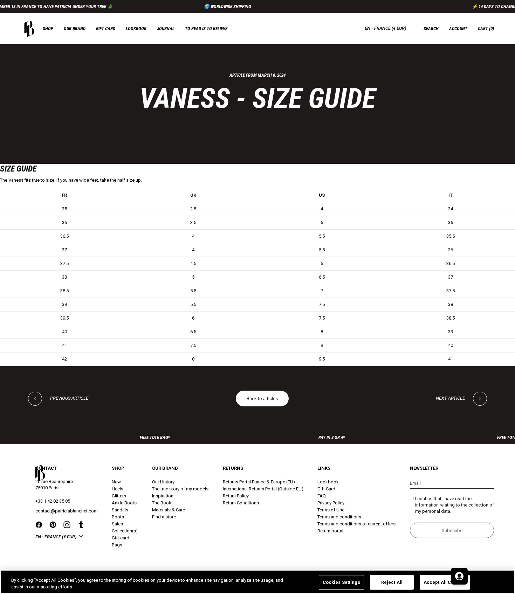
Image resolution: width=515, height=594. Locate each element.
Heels (117, 488)
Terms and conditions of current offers (356, 523)
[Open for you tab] (459, 576)
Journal (165, 28)
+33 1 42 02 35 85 (52, 501)
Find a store (164, 516)
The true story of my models (180, 488)
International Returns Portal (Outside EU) (263, 488)
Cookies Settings (341, 582)
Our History (163, 481)
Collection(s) (125, 530)
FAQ (321, 495)
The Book (161, 502)
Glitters (119, 495)
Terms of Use (330, 509)
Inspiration (162, 495)
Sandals (120, 509)
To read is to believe (206, 28)
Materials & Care (168, 509)
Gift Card (326, 488)
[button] (486, 28)
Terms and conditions (339, 516)
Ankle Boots (124, 502)
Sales (117, 523)
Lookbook (136, 28)
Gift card (105, 28)
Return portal (330, 530)
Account (458, 28)
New (116, 481)
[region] (257, 582)
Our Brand (74, 28)
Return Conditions (241, 502)
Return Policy (236, 495)
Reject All (392, 582)
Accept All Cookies (445, 582)
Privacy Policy (330, 502)
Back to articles (262, 398)
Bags (117, 544)
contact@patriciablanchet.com (66, 510)
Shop (48, 28)
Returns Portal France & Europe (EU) (259, 481)
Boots (118, 516)
